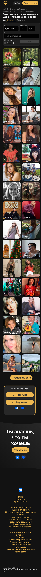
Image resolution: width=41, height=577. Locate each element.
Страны (20, 537)
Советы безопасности (20, 507)
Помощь (21, 497)
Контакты (20, 499)
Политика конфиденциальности (20, 515)
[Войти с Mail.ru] (23, 408)
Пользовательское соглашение (20, 512)
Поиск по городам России (20, 540)
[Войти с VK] (17, 408)
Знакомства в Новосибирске (20, 549)
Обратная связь (20, 501)
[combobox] (10, 28)
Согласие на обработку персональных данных (20, 520)
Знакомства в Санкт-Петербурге (20, 545)
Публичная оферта (20, 510)
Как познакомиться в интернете (20, 533)
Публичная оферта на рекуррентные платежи (20, 525)
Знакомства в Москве (20, 542)
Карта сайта (20, 552)
